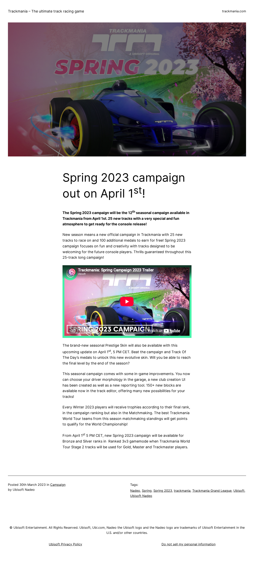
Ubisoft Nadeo (141, 496)
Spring (147, 491)
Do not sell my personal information (189, 544)
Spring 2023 (162, 491)
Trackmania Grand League (212, 491)
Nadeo (135, 491)
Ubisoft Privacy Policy (65, 544)
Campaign (57, 485)
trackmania (182, 491)
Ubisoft (238, 491)
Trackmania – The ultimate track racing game (46, 11)
